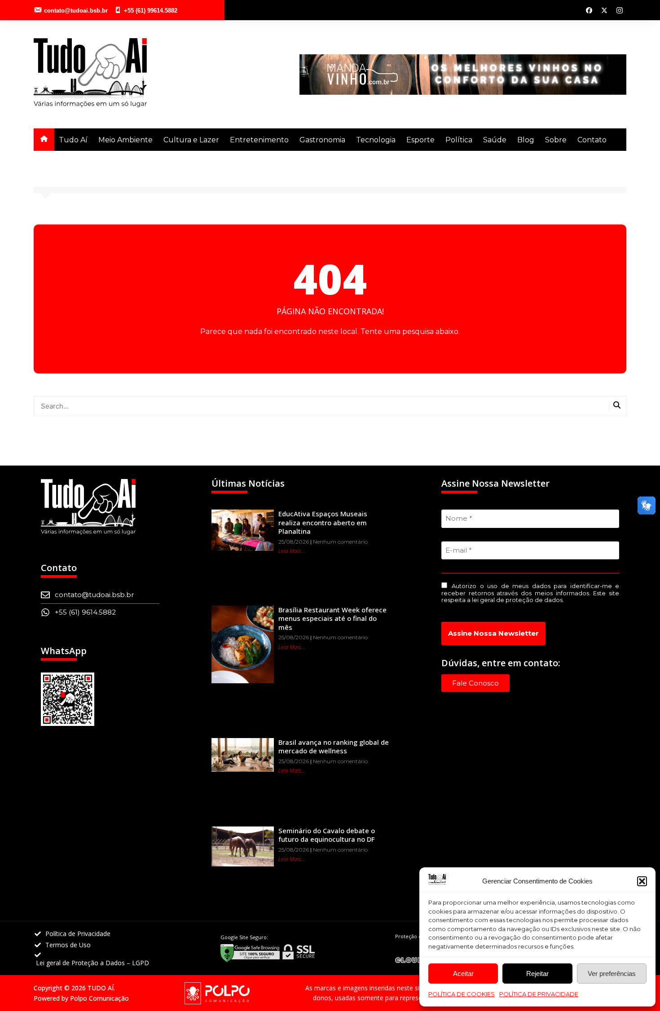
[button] (642, 881)
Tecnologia (376, 140)
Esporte (420, 140)
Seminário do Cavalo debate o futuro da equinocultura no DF (326, 835)
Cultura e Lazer (191, 140)
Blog (525, 140)
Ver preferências (612, 973)
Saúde (494, 140)
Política (458, 140)
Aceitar (463, 973)
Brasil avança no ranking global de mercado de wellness (333, 747)
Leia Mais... (291, 551)
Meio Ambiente (125, 140)
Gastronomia (322, 140)
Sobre (556, 140)
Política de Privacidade (538, 994)
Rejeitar (537, 973)
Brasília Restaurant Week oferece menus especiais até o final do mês (332, 618)
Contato (592, 140)
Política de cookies (461, 994)
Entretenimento (259, 140)
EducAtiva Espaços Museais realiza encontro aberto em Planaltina (322, 522)
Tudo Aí (73, 140)
